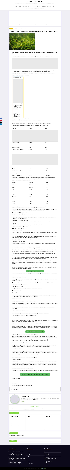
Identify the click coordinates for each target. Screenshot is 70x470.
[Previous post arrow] (9, 408)
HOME (16, 6)
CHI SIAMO (47, 454)
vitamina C (53, 178)
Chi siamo (47, 453)
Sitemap (46, 462)
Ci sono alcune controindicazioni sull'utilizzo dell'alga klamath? (16, 111)
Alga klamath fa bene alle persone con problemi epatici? (22, 385)
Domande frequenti (16, 116)
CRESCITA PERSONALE (46, 6)
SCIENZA (29, 6)
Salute (29, 461)
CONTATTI (47, 455)
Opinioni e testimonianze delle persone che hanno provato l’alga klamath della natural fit (23, 408)
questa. (36, 321)
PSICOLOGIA (39, 6)
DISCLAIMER (47, 457)
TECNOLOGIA (37, 8)
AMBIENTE (53, 6)
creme (29, 456)
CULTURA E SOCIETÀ (30, 8)
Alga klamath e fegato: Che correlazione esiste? (45, 407)
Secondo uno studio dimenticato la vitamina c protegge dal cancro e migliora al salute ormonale (52, 426)
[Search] (61, 8)
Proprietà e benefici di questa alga (17, 108)
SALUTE (19, 6)
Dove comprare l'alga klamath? (16, 115)
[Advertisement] (35, 18)
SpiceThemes (43, 468)
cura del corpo (30, 463)
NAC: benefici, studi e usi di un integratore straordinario (34, 425)
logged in (15, 435)
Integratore (11, 28)
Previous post (32, 406)
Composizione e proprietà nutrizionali (17, 106)
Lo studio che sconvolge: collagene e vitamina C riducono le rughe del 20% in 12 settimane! (17, 425)
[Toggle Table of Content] (22, 104)
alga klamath (16, 28)
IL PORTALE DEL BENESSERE (35, 2)
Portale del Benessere (49, 461)
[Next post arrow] (60, 408)
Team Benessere (22, 28)
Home (29, 452)
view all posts (23, 401)
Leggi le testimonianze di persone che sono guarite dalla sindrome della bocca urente (17, 456)
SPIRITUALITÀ (24, 6)
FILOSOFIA (34, 6)
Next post (37, 406)
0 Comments (26, 28)
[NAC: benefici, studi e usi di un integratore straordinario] (29, 416)
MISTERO (42, 8)
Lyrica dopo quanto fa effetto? (17, 463)
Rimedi (29, 454)
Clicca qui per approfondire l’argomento (30, 357)
